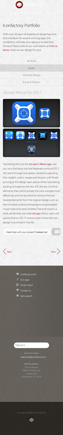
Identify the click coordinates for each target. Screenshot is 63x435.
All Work (31, 61)
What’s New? (26, 285)
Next (53, 251)
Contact (49, 12)
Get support (26, 295)
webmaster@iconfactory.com (33, 356)
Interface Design (32, 75)
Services (14, 12)
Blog (37, 12)
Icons (31, 68)
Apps (26, 12)
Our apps (24, 279)
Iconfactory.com (28, 274)
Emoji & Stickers (31, 82)
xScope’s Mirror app (40, 164)
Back (9, 251)
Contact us (25, 290)
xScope (36, 213)
